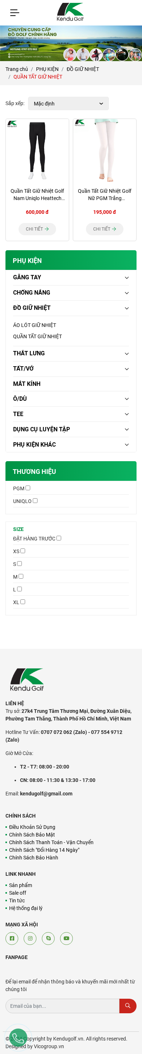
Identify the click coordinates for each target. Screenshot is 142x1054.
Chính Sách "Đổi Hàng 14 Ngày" (44, 850)
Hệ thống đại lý (26, 908)
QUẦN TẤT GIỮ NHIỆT (37, 336)
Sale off (17, 893)
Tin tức (17, 900)
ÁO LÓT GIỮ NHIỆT (34, 325)
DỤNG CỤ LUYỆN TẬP (41, 429)
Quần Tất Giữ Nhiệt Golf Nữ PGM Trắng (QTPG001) (104, 198)
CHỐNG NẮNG (31, 292)
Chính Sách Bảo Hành (33, 858)
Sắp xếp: (14, 103)
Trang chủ (16, 69)
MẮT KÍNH (26, 383)
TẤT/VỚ (23, 368)
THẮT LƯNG (29, 353)
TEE (18, 414)
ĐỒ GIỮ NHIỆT (83, 69)
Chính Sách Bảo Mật (32, 835)
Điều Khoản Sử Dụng (32, 827)
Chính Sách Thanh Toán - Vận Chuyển (51, 842)
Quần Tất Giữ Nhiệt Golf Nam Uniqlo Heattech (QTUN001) (37, 198)
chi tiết (35, 229)
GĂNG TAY (27, 277)
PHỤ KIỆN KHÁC (34, 444)
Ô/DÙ (20, 398)
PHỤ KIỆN (47, 69)
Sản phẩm (20, 885)
